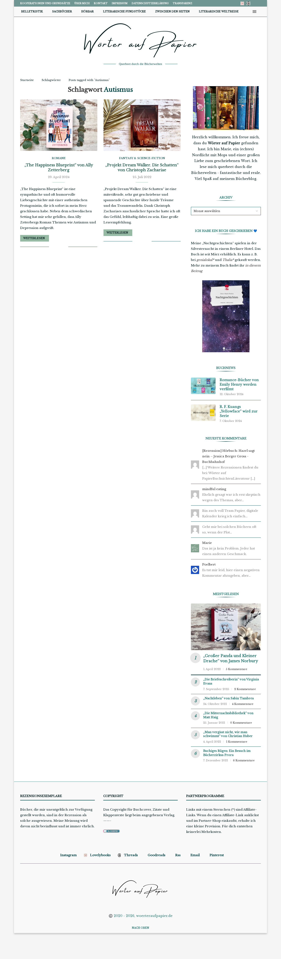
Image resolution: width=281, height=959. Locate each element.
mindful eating (214, 489)
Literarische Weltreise (219, 11)
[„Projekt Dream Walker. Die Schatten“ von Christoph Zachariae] (142, 125)
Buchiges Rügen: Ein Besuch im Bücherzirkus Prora (227, 753)
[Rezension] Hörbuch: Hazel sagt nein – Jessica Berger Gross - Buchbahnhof (228, 456)
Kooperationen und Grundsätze (45, 3)
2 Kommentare (245, 689)
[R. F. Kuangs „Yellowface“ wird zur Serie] (203, 412)
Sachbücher (62, 11)
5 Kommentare (236, 669)
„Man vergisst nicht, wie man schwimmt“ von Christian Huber (228, 734)
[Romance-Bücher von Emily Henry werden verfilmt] (203, 386)
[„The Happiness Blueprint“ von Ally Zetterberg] (58, 125)
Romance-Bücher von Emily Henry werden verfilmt (239, 384)
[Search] (261, 11)
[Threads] (248, 3)
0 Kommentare (241, 722)
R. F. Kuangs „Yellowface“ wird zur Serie (239, 411)
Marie (207, 543)
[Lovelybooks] (242, 3)
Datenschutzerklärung (150, 3)
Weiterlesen (34, 238)
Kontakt (101, 3)
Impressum (120, 3)
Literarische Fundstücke (124, 11)
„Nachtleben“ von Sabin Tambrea (228, 698)
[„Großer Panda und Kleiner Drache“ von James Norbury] (226, 626)
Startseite (27, 80)
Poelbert (209, 564)
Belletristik (32, 11)
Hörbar (87, 11)
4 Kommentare (242, 704)
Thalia (227, 260)
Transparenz (182, 3)
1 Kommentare (236, 741)
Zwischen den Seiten (172, 11)
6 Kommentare (244, 760)
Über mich (82, 3)
